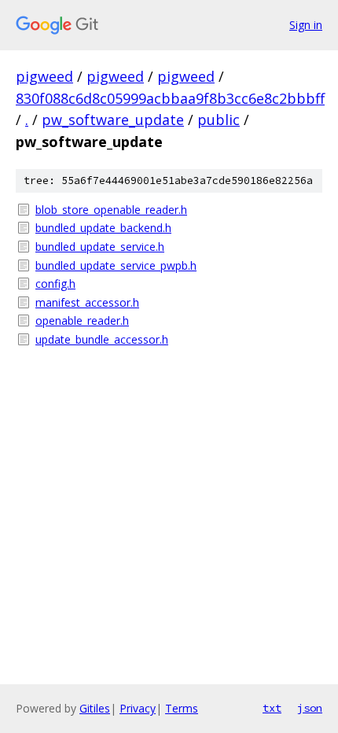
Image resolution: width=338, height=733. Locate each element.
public (218, 119)
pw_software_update (113, 119)
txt (272, 708)
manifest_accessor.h (87, 302)
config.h (55, 283)
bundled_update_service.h (99, 246)
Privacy (137, 708)
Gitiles (94, 708)
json (309, 708)
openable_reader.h (82, 320)
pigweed (44, 76)
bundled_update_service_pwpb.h (116, 265)
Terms (181, 708)
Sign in (305, 24)
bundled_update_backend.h (103, 227)
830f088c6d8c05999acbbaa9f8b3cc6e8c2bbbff (170, 98)
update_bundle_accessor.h (101, 339)
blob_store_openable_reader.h (111, 209)
